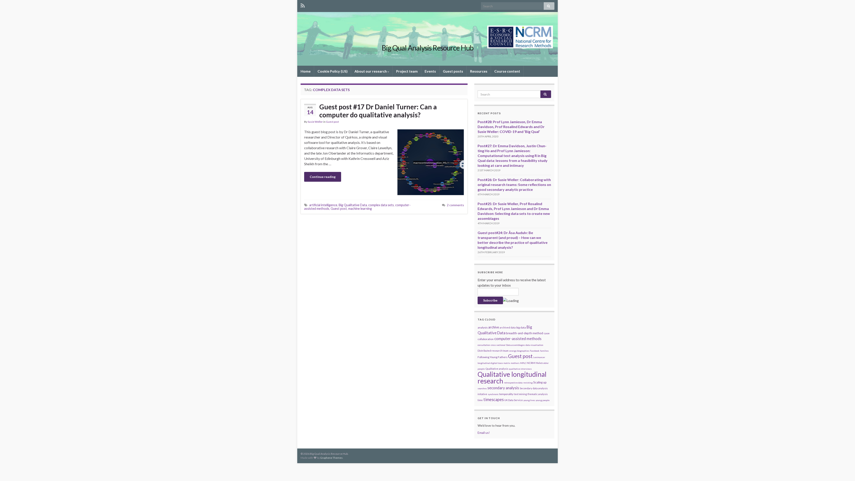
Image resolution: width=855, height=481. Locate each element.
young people (543, 400)
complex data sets (381, 205)
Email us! (484, 432)
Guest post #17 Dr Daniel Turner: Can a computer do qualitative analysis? (378, 111)
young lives (529, 400)
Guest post (332, 121)
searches (482, 388)
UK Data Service (513, 400)
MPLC (523, 363)
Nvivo (539, 363)
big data (521, 327)
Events (430, 71)
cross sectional (498, 345)
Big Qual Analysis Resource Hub (427, 47)
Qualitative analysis (496, 368)
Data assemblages (515, 345)
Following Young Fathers (492, 357)
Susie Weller (315, 121)
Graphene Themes (331, 457)
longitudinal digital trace (490, 363)
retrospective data (513, 382)
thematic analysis (537, 394)
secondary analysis (503, 387)
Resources (478, 71)
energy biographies (519, 350)
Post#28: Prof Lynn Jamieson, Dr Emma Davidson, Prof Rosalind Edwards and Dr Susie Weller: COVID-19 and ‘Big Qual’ (511, 127)
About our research (370, 71)
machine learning (360, 208)
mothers (515, 363)
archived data (508, 327)
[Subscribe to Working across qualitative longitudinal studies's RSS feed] (303, 5)
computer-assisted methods (518, 338)
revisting (528, 382)
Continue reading (323, 177)
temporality (506, 394)
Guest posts (453, 71)
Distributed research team (493, 350)
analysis (483, 327)
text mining (520, 394)
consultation (484, 345)
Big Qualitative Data (353, 205)
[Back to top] (845, 471)
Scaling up (540, 382)
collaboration (486, 339)
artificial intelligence (323, 205)
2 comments (455, 205)
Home (306, 71)
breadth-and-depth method (524, 333)
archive (493, 327)
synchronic (493, 394)
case (547, 333)
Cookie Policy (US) (333, 71)
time (480, 400)
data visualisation (534, 345)
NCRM (531, 363)
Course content (507, 71)
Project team (407, 71)
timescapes (493, 399)
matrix (506, 363)
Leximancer (539, 357)
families (544, 350)
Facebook (534, 350)
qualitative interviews (520, 368)
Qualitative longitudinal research (512, 377)
